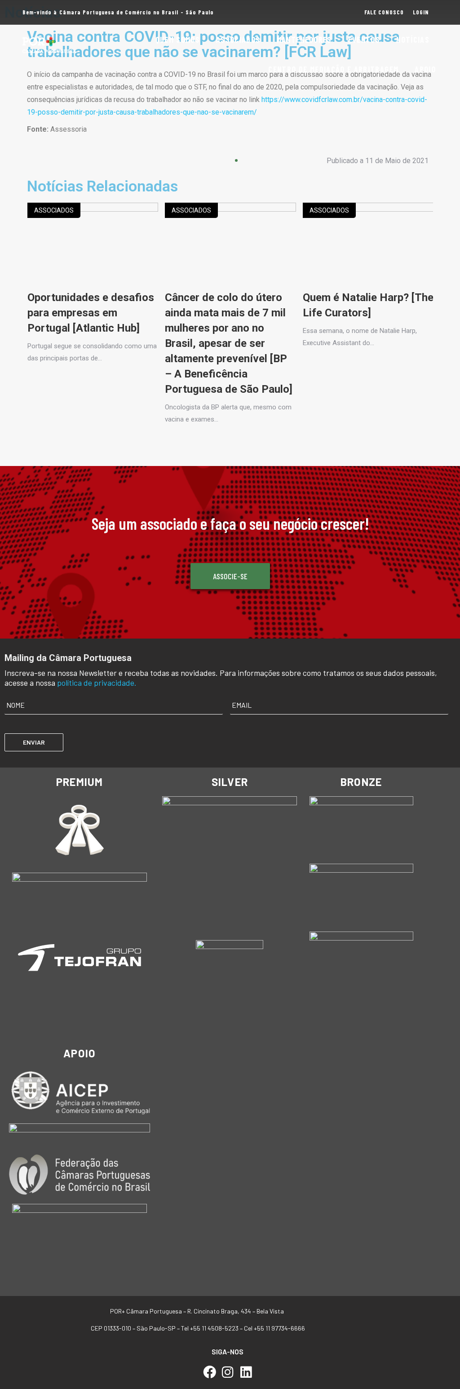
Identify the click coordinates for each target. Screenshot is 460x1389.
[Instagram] (228, 1372)
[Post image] (92, 246)
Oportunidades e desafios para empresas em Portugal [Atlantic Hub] (90, 312)
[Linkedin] (246, 1372)
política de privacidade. (97, 683)
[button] (41, 164)
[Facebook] (209, 1372)
